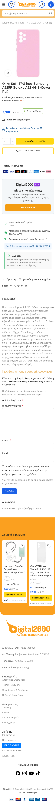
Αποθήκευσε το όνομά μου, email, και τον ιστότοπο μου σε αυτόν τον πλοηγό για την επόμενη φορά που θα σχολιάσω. (25, 470)
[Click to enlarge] (7, 73)
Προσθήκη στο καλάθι (34, 141)
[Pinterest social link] (18, 286)
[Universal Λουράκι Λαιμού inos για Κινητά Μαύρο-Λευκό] (15, 552)
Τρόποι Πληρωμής (11, 684)
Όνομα (6, 440)
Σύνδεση (6, 707)
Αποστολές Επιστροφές (13, 679)
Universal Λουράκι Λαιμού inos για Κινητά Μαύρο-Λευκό (14, 569)
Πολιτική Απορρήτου (12, 695)
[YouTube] (31, 773)
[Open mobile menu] (4, 4)
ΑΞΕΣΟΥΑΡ (36, 22)
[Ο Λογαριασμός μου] (41, 4)
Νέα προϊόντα (9, 740)
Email (6, 453)
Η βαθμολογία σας (12, 400)
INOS (22, 100)
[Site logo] (26, 4)
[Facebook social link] (11, 286)
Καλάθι (5, 712)
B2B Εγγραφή (8, 722)
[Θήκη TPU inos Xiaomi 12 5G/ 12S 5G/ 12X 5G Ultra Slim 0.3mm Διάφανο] (41, 552)
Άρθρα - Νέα (8, 755)
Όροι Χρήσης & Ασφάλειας (15, 690)
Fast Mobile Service (12, 750)
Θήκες (48, 22)
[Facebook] (18, 773)
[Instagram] (24, 773)
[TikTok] (38, 773)
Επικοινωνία (8, 734)
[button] (15, 594)
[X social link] (15, 286)
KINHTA (24, 22)
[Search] (50, 13)
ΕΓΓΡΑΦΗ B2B (28, 207)
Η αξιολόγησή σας (12, 405)
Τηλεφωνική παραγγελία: (30, 246)
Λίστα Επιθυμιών (10, 717)
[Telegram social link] (26, 286)
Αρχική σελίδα (9, 22)
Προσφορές (11, 745)
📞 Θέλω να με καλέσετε (28, 150)
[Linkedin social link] (22, 286)
